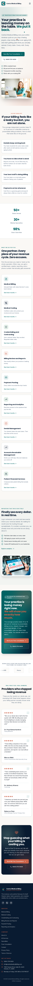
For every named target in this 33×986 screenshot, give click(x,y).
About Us (4, 935)
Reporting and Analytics (8, 927)
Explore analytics (6, 548)
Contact (3, 947)
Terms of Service (6, 953)
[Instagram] (11, 902)
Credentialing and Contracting (10, 918)
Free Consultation (6, 944)
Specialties (4, 941)
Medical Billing (5, 912)
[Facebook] (3, 902)
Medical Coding (6, 915)
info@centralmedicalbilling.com (13, 964)
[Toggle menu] (30, 3)
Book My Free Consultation (12, 54)
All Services (4, 938)
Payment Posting (6, 924)
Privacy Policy (5, 950)
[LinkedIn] (7, 902)
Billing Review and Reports (9, 921)
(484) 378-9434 (11, 59)
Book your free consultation (15, 640)
